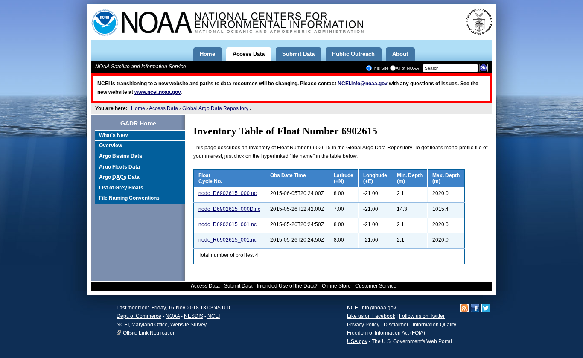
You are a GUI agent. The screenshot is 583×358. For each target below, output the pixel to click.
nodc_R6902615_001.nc (227, 240)
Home (138, 108)
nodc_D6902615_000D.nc (229, 209)
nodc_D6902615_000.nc (227, 193)
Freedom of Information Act (378, 333)
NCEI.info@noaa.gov (371, 308)
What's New (113, 135)
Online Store (336, 286)
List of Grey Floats (121, 188)
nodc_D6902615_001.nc (227, 224)
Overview (110, 145)
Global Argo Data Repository (215, 108)
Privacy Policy (363, 325)
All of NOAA (407, 68)
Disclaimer (396, 325)
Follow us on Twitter (422, 316)
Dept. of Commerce (139, 316)
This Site (380, 68)
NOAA (173, 316)
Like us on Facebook (371, 316)
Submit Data (238, 286)
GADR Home (138, 123)
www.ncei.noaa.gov (157, 92)
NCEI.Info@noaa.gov (363, 84)
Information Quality (434, 325)
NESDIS (193, 316)
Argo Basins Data (120, 156)
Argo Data (119, 177)
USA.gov (357, 341)
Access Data (163, 108)
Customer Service (375, 286)
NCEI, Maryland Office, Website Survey (162, 325)
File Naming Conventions (129, 198)
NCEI (213, 316)
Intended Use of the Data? (287, 286)
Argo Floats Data (119, 167)
